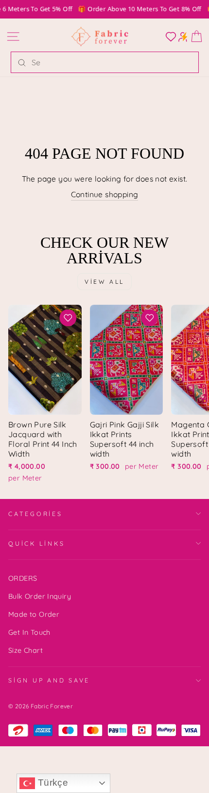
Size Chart (25, 650)
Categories (35, 513)
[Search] (22, 62)
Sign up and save (49, 680)
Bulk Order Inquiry (39, 596)
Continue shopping (105, 194)
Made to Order (33, 614)
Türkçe (51, 782)
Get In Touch (29, 632)
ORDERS (22, 578)
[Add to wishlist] (68, 318)
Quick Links (36, 543)
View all (104, 281)
